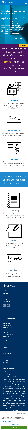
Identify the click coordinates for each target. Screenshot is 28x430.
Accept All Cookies (14, 427)
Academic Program (7, 327)
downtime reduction (14, 408)
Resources (5, 360)
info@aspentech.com (8, 290)
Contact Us (23, 45)
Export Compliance (8, 374)
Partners (5, 349)
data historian (7, 400)
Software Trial (6, 336)
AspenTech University (8, 325)
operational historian (9, 398)
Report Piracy (6, 371)
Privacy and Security (8, 368)
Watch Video (19, 38)
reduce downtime (9, 386)
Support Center (6, 323)
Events (4, 358)
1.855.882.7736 (6, 301)
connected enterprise (8, 410)
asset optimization (15, 384)
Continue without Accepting (22, 413)
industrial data (18, 407)
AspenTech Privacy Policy (7, 421)
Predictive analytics (8, 407)
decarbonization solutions (10, 391)
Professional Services (8, 334)
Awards (5, 345)
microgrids (17, 393)
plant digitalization (20, 398)
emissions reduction (8, 393)
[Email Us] (22, 2)
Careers (5, 347)
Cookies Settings (14, 424)
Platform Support (7, 332)
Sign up (7, 61)
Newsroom (5, 362)
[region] (14, 420)
